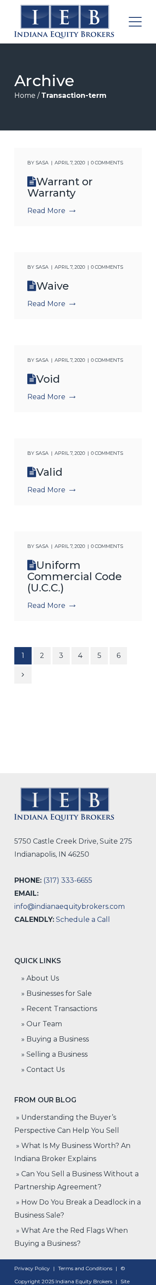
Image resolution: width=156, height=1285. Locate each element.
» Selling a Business (54, 1054)
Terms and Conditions (85, 1268)
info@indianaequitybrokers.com (69, 906)
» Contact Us (43, 1069)
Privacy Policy (32, 1268)
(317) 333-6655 (67, 880)
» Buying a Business (55, 1039)
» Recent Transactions (59, 1009)
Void (48, 379)
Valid (49, 472)
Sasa (42, 163)
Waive (52, 286)
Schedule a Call (83, 919)
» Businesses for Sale (56, 993)
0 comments (107, 163)
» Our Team (41, 1024)
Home (25, 95)
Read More (46, 211)
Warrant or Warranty (60, 187)
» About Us (40, 978)
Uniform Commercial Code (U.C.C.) (74, 576)
